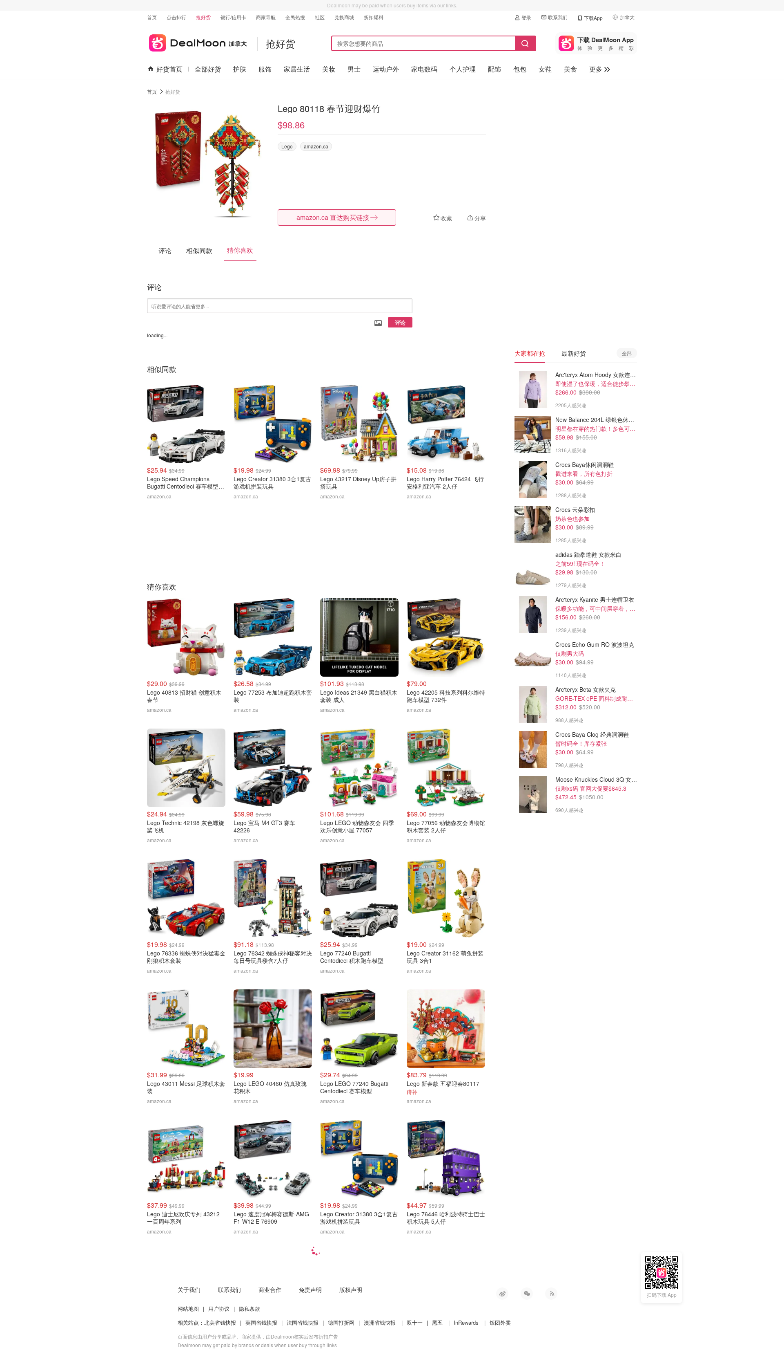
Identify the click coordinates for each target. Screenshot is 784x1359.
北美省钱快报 (220, 1322)
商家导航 (266, 16)
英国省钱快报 (261, 1322)
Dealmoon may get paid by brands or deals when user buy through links (257, 1344)
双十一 (415, 1322)
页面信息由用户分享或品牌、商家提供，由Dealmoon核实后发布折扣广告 (258, 1336)
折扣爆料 (373, 16)
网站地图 (188, 1308)
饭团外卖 (500, 1322)
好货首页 (169, 69)
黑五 (437, 1322)
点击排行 (176, 16)
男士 (354, 69)
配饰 (494, 69)
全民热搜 (295, 16)
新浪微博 (502, 1293)
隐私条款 (249, 1308)
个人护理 (463, 69)
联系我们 (558, 16)
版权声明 (350, 1289)
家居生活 (297, 69)
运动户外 (386, 69)
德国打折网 (341, 1322)
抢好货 (203, 16)
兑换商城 (344, 16)
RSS (551, 1293)
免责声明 (310, 1289)
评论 (400, 322)
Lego (287, 146)
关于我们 (189, 1289)
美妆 (328, 69)
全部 (627, 353)
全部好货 (208, 69)
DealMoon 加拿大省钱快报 (197, 41)
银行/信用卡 (233, 16)
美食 (570, 69)
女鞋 (545, 69)
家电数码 (424, 69)
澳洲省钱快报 (380, 1322)
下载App (593, 17)
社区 (320, 16)
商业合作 (269, 1289)
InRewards (466, 1322)
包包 (519, 69)
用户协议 (218, 1308)
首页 (152, 16)
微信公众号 (527, 1293)
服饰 (265, 69)
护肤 (239, 69)
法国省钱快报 (302, 1322)
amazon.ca (316, 146)
